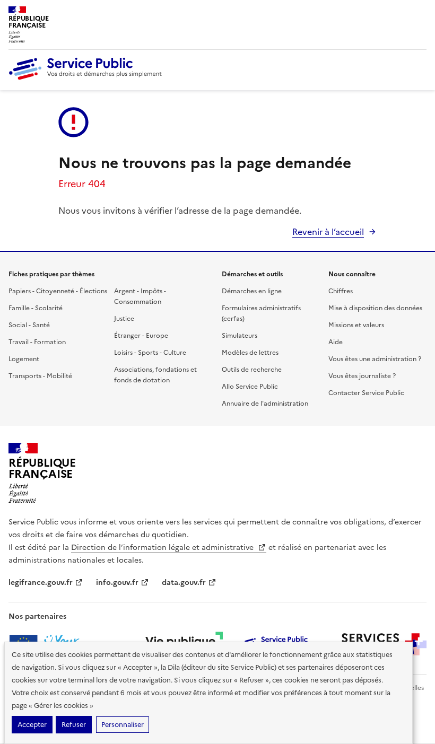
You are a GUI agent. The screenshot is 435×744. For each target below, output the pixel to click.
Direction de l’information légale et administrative (163, 547)
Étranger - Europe (141, 335)
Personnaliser (122, 725)
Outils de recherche (252, 369)
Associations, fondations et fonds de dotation (155, 375)
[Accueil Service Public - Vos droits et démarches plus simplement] (88, 77)
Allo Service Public (250, 386)
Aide (335, 342)
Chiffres (340, 291)
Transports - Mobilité (40, 376)
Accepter (32, 725)
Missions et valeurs (356, 325)
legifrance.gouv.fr (40, 582)
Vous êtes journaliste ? (362, 376)
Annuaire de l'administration (265, 403)
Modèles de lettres (250, 352)
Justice (124, 318)
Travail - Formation (37, 342)
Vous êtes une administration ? (374, 359)
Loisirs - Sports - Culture (150, 352)
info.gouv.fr (117, 582)
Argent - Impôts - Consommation (140, 296)
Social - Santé (29, 325)
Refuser (74, 725)
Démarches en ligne (252, 291)
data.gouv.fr (184, 582)
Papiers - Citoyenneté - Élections (57, 291)
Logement (23, 359)
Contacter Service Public (366, 393)
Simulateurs (239, 335)
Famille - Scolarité (35, 308)
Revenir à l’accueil (328, 231)
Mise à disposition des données (375, 308)
